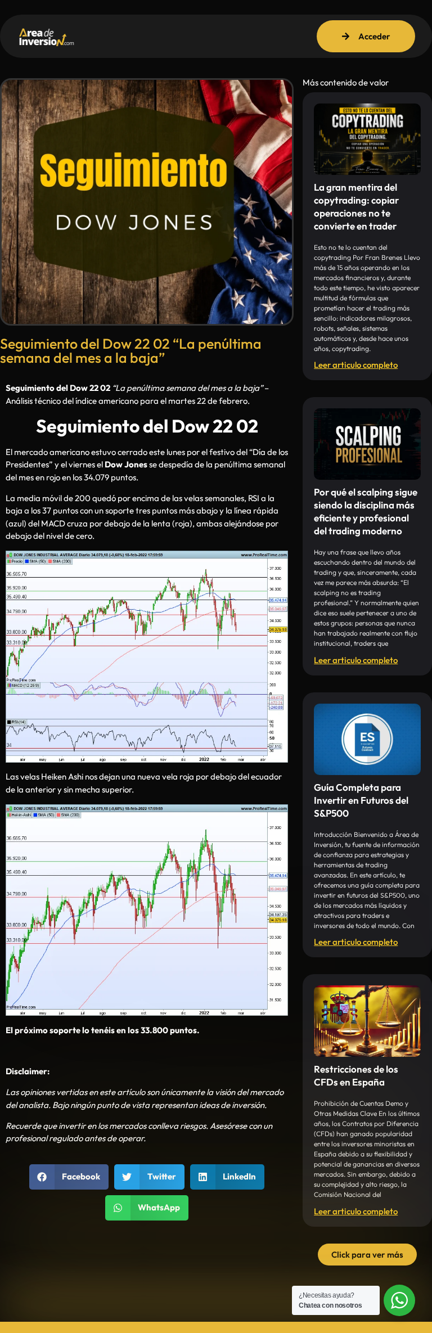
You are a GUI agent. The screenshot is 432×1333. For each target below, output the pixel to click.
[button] (69, 1177)
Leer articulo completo (356, 364)
